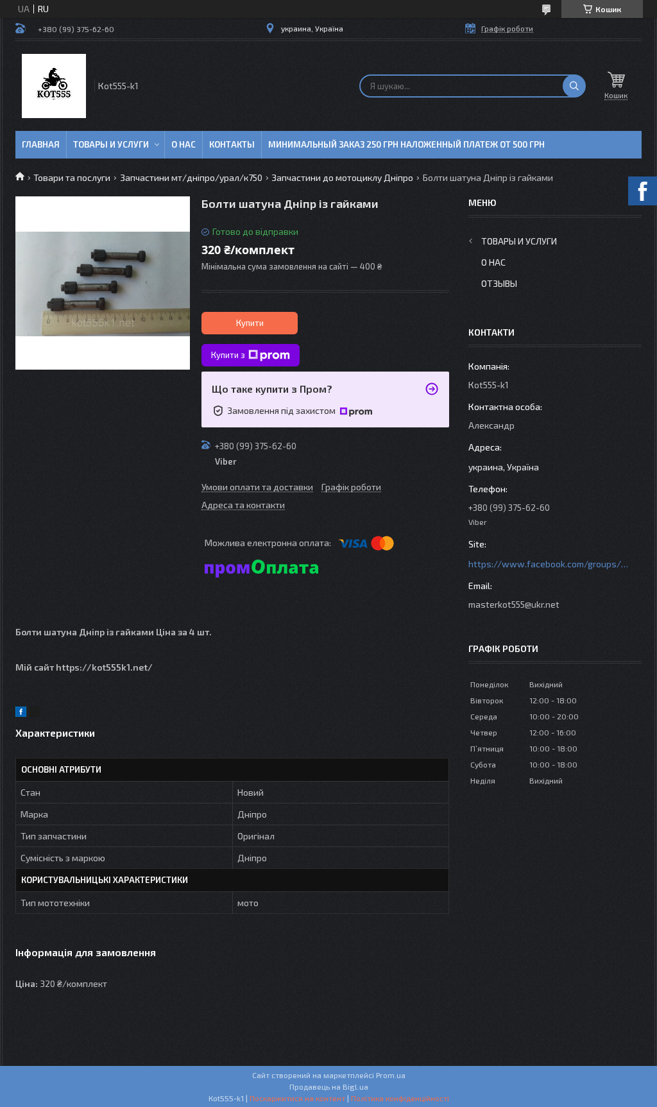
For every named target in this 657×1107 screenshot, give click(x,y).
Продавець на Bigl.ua (328, 1086)
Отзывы (499, 283)
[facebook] (20, 713)
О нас (183, 144)
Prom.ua (390, 1074)
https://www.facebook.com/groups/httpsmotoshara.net (548, 563)
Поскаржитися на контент (297, 1098)
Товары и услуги (111, 144)
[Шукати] (574, 86)
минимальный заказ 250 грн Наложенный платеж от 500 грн (406, 144)
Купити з (228, 355)
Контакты (232, 144)
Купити (250, 323)
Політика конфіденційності (400, 1098)
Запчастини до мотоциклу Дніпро (342, 177)
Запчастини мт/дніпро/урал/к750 (191, 177)
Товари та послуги (71, 177)
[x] (35, 713)
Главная (41, 144)
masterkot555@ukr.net (513, 604)
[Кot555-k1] (54, 86)
